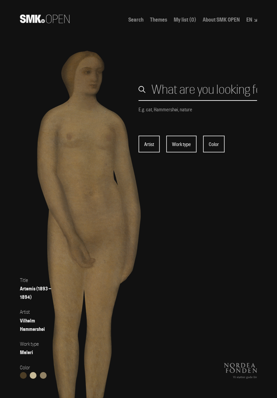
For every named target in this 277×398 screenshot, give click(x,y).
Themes (158, 20)
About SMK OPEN (221, 20)
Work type (181, 144)
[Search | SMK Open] (45, 21)
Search (136, 20)
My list (185, 20)
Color (214, 144)
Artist (149, 144)
